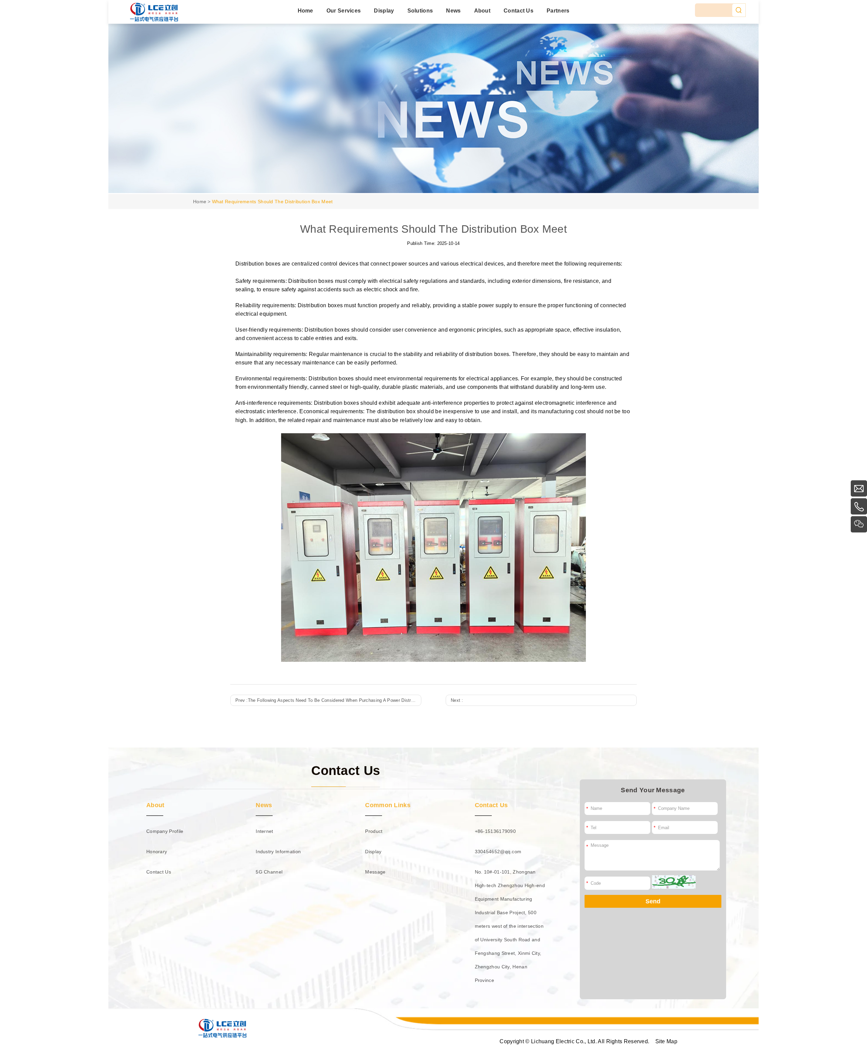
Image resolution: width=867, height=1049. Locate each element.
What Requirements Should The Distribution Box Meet (272, 201)
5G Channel (269, 872)
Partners (558, 11)
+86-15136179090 (495, 831)
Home (305, 11)
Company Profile (165, 831)
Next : (457, 700)
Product (373, 831)
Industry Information (278, 851)
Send (653, 901)
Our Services (343, 11)
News (453, 11)
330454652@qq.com (498, 851)
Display (384, 11)
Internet (264, 831)
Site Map (666, 1041)
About (482, 11)
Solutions (420, 11)
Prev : (328, 700)
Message (375, 872)
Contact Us (518, 11)
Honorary (156, 851)
